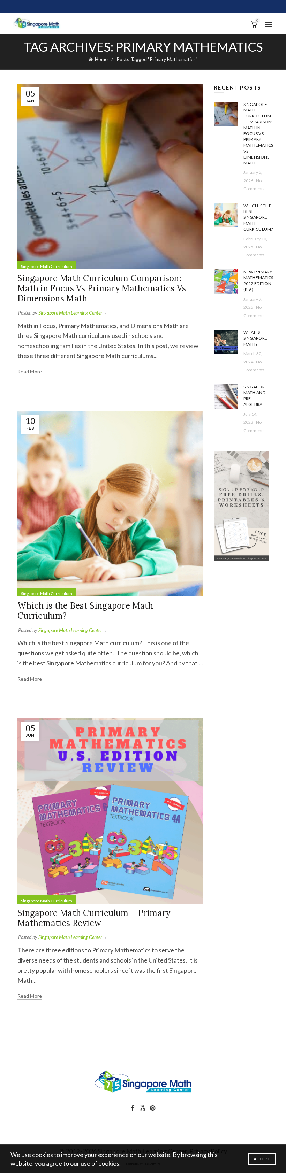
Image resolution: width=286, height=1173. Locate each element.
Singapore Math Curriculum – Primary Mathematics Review (94, 918)
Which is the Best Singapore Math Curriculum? (85, 610)
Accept (262, 1159)
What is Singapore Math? (255, 338)
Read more (29, 372)
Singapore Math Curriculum (46, 266)
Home (101, 59)
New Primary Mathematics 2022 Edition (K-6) (258, 280)
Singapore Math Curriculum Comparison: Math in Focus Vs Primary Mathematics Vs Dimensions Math (101, 288)
